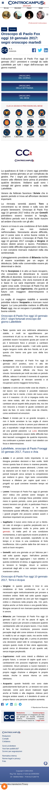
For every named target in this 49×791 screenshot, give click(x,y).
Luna (34, 431)
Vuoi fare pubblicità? (10, 749)
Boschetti (18, 8)
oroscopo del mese (24, 97)
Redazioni (6, 736)
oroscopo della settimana (24, 87)
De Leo (6, 8)
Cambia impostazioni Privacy (16, 784)
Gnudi (41, 8)
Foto (4, 761)
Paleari (29, 8)
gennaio (6, 531)
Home (4, 29)
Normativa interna (9, 756)
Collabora (6, 741)
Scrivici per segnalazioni (12, 751)
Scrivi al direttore (9, 746)
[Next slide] (47, 14)
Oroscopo (27, 6)
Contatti (5, 739)
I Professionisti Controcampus (37, 23)
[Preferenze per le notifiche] (4, 786)
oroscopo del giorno (24, 77)
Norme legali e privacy (11, 758)
